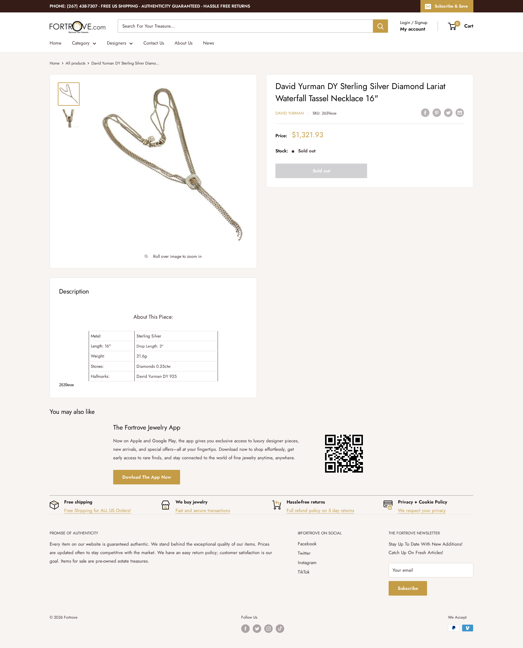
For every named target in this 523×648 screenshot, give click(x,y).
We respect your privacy (422, 510)
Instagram (307, 562)
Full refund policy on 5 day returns (320, 510)
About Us (183, 43)
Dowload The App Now (146, 477)
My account (412, 28)
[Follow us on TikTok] (280, 628)
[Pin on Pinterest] (437, 112)
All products (75, 63)
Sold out (321, 171)
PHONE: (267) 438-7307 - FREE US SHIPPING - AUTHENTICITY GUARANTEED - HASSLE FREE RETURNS (150, 6)
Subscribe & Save (451, 6)
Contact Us (153, 43)
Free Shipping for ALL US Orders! (97, 510)
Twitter (304, 553)
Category (81, 43)
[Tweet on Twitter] (448, 112)
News (208, 43)
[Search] (380, 26)
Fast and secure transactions (203, 510)
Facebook (307, 543)
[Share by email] (460, 112)
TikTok (304, 572)
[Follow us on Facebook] (245, 628)
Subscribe (408, 588)
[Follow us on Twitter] (257, 628)
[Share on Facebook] (425, 112)
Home (55, 43)
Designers (116, 43)
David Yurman (289, 113)
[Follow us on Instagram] (268, 628)
